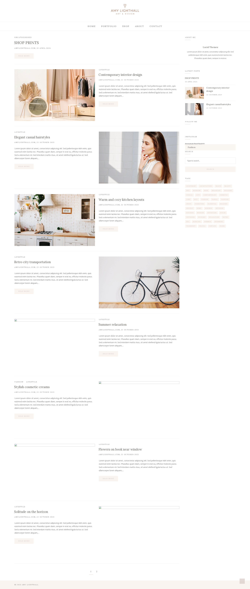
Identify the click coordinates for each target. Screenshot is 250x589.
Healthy (223, 204)
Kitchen (190, 212)
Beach (218, 186)
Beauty (228, 186)
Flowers (225, 199)
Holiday (189, 208)
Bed (187, 190)
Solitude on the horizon (31, 512)
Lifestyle (104, 70)
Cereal (189, 195)
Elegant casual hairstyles (32, 137)
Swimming (219, 221)
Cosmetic (224, 195)
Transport (191, 226)
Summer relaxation (113, 325)
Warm (222, 226)
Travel (202, 226)
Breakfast (216, 190)
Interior (219, 208)
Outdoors (190, 217)
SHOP (125, 26)
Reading (201, 217)
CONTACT (156, 26)
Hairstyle (212, 204)
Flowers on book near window (120, 449)
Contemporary (210, 195)
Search (210, 169)
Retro (225, 217)
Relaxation (214, 217)
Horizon (208, 208)
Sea (187, 221)
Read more (24, 56)
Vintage (212, 226)
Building (228, 190)
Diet (196, 199)
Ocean (223, 212)
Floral (215, 199)
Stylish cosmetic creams (32, 387)
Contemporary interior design (120, 75)
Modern (200, 212)
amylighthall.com (24, 48)
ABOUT (139, 26)
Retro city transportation (32, 262)
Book (206, 190)
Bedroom (197, 190)
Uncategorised (23, 37)
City (198, 195)
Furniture (199, 204)
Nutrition (212, 212)
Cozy (188, 199)
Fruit (188, 204)
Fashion (18, 382)
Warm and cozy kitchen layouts (121, 200)
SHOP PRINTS (26, 42)
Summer (207, 221)
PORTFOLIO (109, 26)
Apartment (191, 186)
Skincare (197, 221)
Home (92, 26)
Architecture (206, 186)
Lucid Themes (210, 47)
